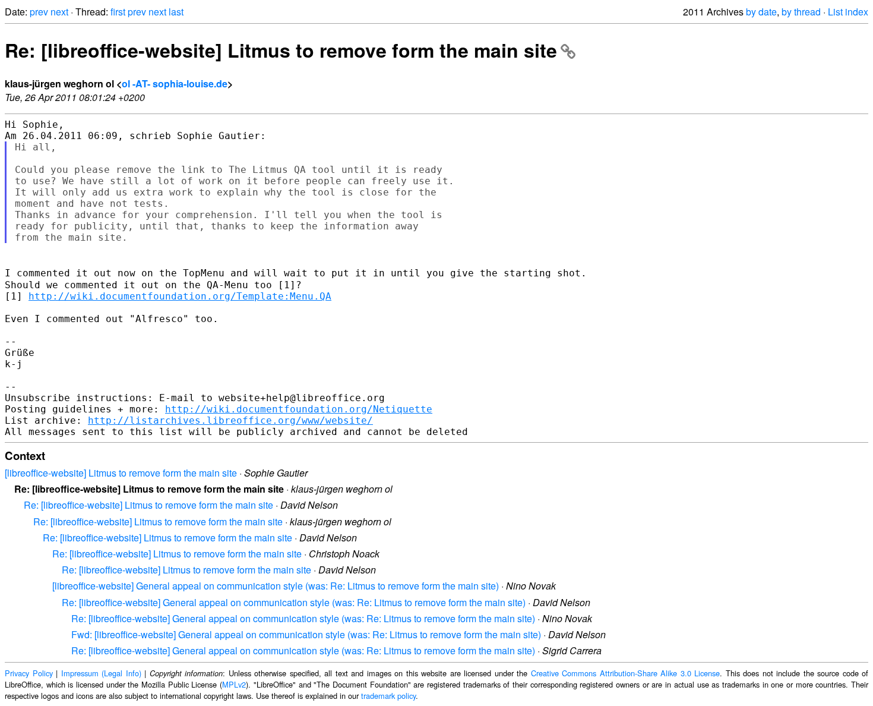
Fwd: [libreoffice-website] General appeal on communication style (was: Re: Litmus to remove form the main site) (306, 634)
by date (761, 11)
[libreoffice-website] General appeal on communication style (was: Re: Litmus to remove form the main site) (275, 585)
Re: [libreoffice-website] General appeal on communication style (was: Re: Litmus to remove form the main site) (294, 602)
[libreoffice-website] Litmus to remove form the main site (121, 473)
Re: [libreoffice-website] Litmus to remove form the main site (281, 50)
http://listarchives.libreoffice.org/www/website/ (230, 420)
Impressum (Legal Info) (101, 673)
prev (39, 11)
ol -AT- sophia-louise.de (174, 83)
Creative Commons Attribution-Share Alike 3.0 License (625, 673)
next (59, 11)
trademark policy (388, 695)
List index (848, 11)
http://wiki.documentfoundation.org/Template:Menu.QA (180, 296)
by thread (801, 11)
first (117, 11)
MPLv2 (234, 684)
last (176, 11)
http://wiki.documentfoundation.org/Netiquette (298, 409)
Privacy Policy (29, 673)
